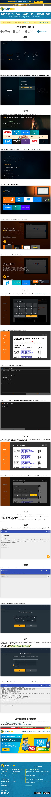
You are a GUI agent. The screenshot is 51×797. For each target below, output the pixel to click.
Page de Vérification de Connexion (24, 724)
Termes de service (5, 776)
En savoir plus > (29, 785)
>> (21, 5)
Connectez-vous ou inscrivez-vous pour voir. (21, 645)
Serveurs (3, 773)
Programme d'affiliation (4, 784)
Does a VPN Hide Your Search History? (34, 779)
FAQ (13, 778)
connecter (26, 22)
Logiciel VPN (4, 771)
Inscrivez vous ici (43, 22)
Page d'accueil (4, 769)
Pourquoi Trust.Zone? (17, 769)
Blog (13, 776)
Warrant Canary (5, 781)
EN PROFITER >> (38, 1)
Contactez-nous (16, 771)
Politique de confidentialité (5, 778)
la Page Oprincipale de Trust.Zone (11, 722)
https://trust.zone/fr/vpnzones (41, 293)
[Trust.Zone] (7, 9)
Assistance (14, 773)
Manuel (14, 781)
